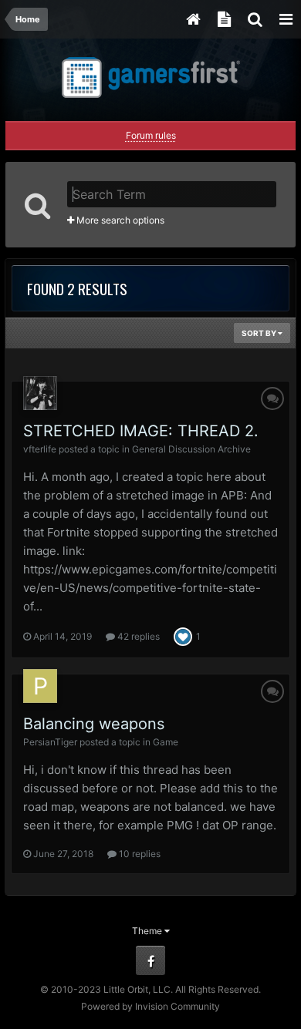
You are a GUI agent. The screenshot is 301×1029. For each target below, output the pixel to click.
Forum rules (151, 135)
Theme (148, 931)
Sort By (260, 333)
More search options (119, 220)
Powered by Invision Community (150, 1006)
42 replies (137, 636)
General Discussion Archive (191, 449)
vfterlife (39, 449)
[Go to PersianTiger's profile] (40, 686)
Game (165, 742)
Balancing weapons (93, 724)
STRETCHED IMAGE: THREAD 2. (141, 431)
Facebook (150, 960)
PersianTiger (50, 742)
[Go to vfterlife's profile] (40, 393)
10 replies (139, 853)
